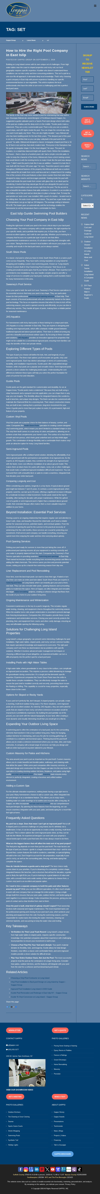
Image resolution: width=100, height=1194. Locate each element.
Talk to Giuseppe (60, 1145)
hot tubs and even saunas (39, 804)
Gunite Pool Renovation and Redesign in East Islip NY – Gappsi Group (39, 993)
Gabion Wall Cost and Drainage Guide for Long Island (89, 230)
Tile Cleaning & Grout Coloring (19, 1117)
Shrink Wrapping (14, 1131)
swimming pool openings (49, 556)
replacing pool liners (14, 583)
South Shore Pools (31, 425)
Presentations (59, 1121)
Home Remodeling (60, 1064)
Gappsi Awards (59, 1117)
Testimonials (58, 1126)
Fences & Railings (60, 1055)
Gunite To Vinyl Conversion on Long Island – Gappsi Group (34, 997)
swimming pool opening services (41, 296)
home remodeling (21, 592)
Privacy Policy (70, 1184)
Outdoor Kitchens (14, 1112)
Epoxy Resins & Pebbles (63, 1050)
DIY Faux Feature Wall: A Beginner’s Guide (88, 291)
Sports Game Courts (15, 1126)
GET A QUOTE (87, 121)
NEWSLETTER (14, 1030)
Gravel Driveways (60, 1060)
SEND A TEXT (87, 146)
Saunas (11, 1121)
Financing (57, 1140)
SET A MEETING (87, 133)
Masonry (57, 1069)
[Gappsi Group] (18, 10)
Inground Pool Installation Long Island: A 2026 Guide (31, 989)
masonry (46, 774)
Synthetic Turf (13, 1140)
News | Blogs (58, 1131)
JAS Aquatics (23, 338)
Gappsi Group (25, 60)
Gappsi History (59, 1112)
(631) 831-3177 (13, 1049)
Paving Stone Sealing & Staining (65, 1046)
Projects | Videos (60, 1135)
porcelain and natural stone (22, 774)
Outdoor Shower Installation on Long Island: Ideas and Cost (88, 251)
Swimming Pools (14, 1135)
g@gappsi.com (13, 1045)
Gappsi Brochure (62, 1154)
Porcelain (57, 1074)
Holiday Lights (13, 1145)
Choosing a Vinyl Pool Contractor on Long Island (30, 978)
